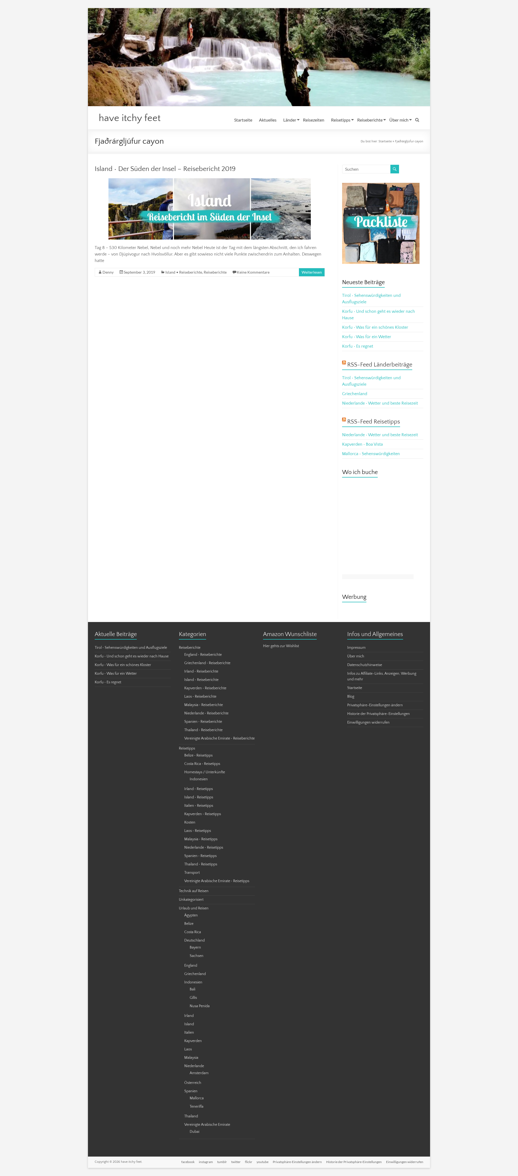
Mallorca (197, 1098)
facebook (188, 1162)
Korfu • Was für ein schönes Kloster (375, 327)
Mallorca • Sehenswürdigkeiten (371, 453)
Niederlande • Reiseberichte (206, 713)
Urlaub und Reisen (194, 908)
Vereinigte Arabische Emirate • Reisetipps (216, 881)
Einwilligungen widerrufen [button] (368, 722)
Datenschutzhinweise (364, 665)
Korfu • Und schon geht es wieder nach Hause (132, 656)
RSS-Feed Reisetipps (373, 421)
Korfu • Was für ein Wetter (366, 336)
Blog (350, 696)
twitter (236, 1162)
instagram (206, 1162)
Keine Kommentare (253, 272)
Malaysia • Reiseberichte (203, 705)
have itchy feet (130, 118)
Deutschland (194, 940)
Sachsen (196, 956)
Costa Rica (192, 932)
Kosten (189, 822)
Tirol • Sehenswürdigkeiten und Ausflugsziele (131, 648)
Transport (192, 873)
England (190, 965)
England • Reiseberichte (203, 655)
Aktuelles (268, 119)
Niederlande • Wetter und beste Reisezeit (380, 403)
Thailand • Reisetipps (200, 864)
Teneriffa (196, 1106)
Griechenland (354, 393)
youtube (262, 1162)
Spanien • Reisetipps (200, 856)
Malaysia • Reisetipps (200, 839)
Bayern (195, 947)
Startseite (243, 119)
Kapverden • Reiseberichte (205, 688)
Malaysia (191, 1058)
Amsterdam (199, 1073)
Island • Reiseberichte (183, 272)
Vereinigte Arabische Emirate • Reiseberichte (219, 738)
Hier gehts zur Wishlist (281, 646)
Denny (108, 272)
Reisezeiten (313, 119)
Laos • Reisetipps (197, 831)
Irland (189, 1016)
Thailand (191, 1116)
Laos (188, 1049)
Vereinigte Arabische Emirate (207, 1125)
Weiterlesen (312, 272)
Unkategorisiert (191, 900)
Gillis (193, 998)
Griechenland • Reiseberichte (207, 663)
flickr (248, 1162)
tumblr (222, 1162)
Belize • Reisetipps (198, 755)
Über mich (398, 119)
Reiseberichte (370, 119)
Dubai (194, 1132)
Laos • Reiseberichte (200, 696)
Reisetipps (340, 119)
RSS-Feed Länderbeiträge (379, 364)
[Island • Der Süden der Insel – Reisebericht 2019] (209, 181)
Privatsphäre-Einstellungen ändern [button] (375, 705)
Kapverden (193, 1041)
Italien (189, 1032)
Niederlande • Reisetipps (203, 847)
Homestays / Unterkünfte (204, 772)
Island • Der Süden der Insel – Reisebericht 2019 (165, 169)
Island (189, 1024)
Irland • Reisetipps (198, 789)
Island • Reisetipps (198, 797)
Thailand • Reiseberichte (203, 730)
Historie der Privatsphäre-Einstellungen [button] (378, 714)
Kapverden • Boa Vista (362, 444)
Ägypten (191, 915)
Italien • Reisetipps (198, 806)
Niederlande (194, 1066)
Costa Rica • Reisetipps (202, 764)
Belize (188, 924)
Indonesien (199, 779)
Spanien (190, 1091)
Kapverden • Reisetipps (202, 814)
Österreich (192, 1083)
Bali (192, 989)
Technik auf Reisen (194, 891)
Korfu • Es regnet (357, 346)
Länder (289, 119)
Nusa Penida (200, 1006)
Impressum (356, 648)
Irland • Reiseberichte (201, 671)
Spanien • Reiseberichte (203, 722)
